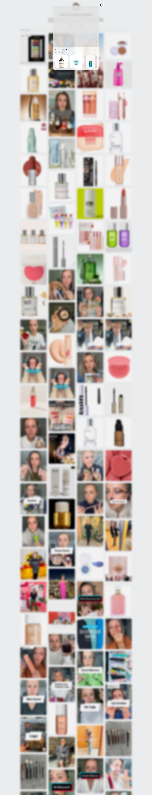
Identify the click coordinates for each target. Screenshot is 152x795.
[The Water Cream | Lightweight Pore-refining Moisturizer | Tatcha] (76, 61)
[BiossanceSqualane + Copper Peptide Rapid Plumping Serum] (61, 61)
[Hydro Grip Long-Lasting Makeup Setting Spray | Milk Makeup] (90, 61)
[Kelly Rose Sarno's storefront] (102, 5)
